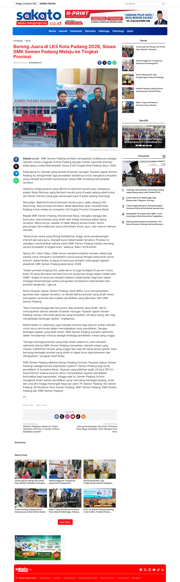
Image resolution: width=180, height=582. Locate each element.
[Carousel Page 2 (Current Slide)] (140, 145)
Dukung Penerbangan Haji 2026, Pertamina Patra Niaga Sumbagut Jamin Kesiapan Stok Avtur (96, 428)
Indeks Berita (45, 578)
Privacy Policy (123, 578)
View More (65, 522)
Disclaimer (136, 578)
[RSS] (83, 416)
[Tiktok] (78, 416)
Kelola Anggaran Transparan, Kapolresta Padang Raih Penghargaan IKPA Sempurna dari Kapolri (64, 481)
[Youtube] (72, 416)
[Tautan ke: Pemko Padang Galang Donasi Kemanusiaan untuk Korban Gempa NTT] (128, 93)
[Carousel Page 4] (147, 145)
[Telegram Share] (109, 63)
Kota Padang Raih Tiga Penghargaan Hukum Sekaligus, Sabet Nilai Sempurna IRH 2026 (98, 481)
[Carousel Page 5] (150, 145)
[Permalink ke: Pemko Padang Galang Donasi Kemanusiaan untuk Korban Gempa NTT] (31, 498)
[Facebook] (56, 416)
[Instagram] (67, 416)
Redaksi (57, 578)
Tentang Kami (69, 578)
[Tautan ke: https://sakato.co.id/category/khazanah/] (164, 156)
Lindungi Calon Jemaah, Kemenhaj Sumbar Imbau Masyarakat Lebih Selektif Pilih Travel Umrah (145, 190)
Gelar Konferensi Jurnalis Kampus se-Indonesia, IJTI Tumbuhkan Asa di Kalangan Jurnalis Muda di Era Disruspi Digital (143, 140)
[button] (163, 3)
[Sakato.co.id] (39, 17)
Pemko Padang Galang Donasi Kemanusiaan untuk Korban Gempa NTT (30, 510)
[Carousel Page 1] (137, 145)
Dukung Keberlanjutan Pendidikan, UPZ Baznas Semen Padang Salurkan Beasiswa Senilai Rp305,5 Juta (145, 222)
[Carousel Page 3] (143, 145)
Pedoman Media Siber (87, 578)
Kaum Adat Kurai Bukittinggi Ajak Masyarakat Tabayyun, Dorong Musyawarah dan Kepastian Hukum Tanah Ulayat (145, 198)
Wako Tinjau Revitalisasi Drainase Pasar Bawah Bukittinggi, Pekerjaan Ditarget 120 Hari (65, 510)
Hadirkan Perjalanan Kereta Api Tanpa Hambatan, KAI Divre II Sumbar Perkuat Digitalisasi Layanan (41, 428)
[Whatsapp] (114, 63)
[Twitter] (62, 416)
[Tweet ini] (104, 63)
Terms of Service (107, 578)
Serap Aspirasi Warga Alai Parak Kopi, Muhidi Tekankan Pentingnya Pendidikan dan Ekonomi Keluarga (30, 481)
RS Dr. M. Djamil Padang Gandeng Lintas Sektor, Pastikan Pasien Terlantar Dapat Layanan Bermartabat (99, 510)
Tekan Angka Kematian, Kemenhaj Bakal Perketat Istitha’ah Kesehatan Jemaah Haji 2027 (145, 206)
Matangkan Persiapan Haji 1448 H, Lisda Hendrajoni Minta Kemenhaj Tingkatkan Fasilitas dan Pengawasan (144, 214)
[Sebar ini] (99, 63)
